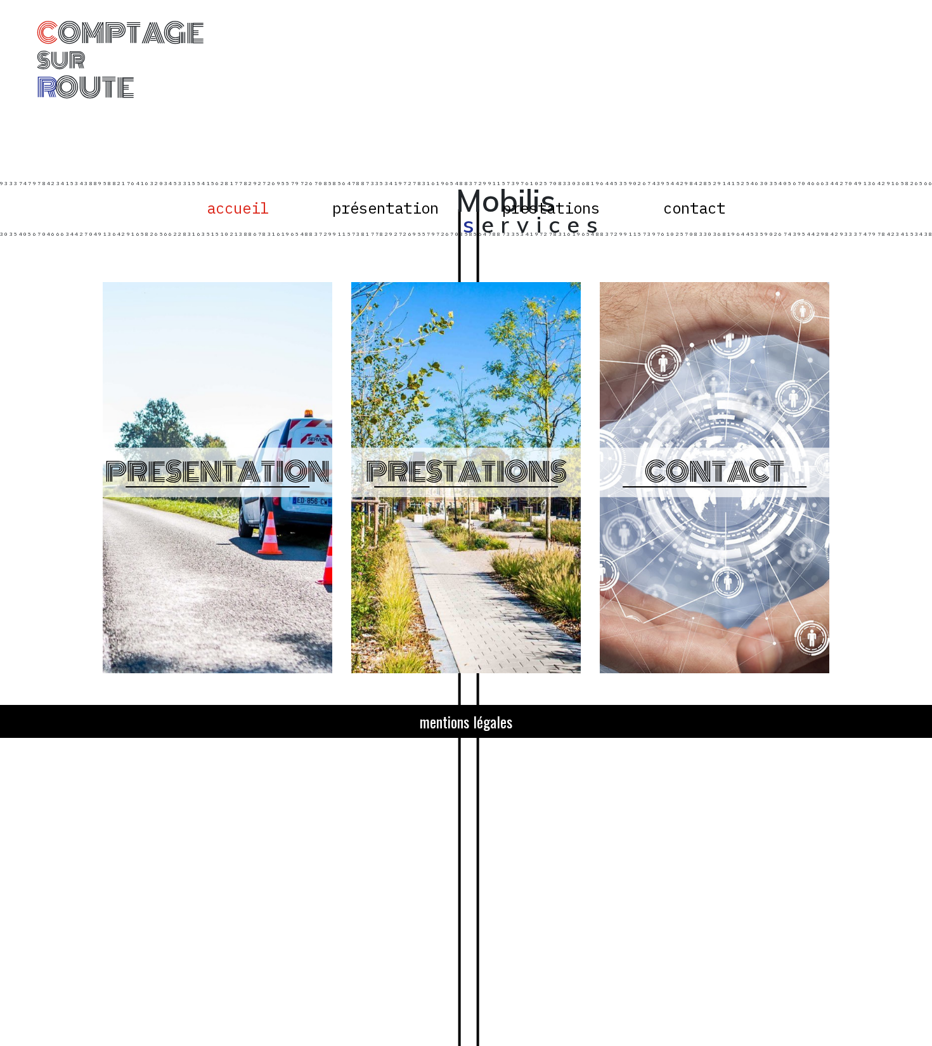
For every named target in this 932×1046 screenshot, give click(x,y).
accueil (238, 208)
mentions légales (466, 721)
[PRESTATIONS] (466, 675)
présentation (385, 208)
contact (694, 208)
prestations (551, 208)
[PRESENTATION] (217, 675)
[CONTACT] (714, 675)
